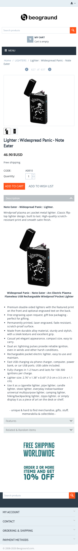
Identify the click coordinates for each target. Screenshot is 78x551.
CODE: (7, 170)
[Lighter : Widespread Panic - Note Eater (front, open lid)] (39, 100)
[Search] (73, 30)
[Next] (49, 69)
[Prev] (26, 69)
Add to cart (14, 186)
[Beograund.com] (39, 16)
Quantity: (9, 176)
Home (7, 60)
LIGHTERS (20, 60)
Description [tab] (13, 198)
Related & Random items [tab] (21, 430)
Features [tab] (11, 421)
